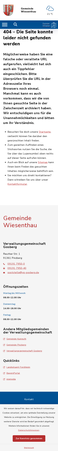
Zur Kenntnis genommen (29, 438)
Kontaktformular (17, 184)
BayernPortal (13, 373)
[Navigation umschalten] (4, 24)
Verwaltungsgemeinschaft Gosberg (24, 350)
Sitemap (43, 162)
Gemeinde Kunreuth (16, 338)
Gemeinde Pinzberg (16, 344)
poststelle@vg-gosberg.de (23, 272)
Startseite (45, 131)
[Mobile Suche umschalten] (15, 24)
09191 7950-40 (17, 268)
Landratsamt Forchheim (18, 367)
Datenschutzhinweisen (28, 430)
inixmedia (11, 379)
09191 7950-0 (16, 263)
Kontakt (29, 399)
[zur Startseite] (8, 10)
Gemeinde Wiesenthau (28, 10)
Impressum (29, 447)
